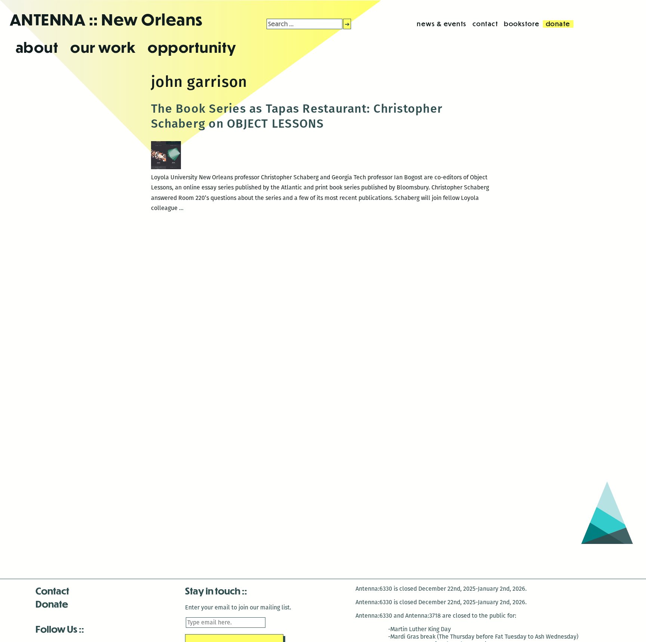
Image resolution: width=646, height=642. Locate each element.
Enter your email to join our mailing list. (238, 607)
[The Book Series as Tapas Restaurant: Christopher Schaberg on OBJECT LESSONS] (166, 167)
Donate (52, 603)
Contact (52, 590)
